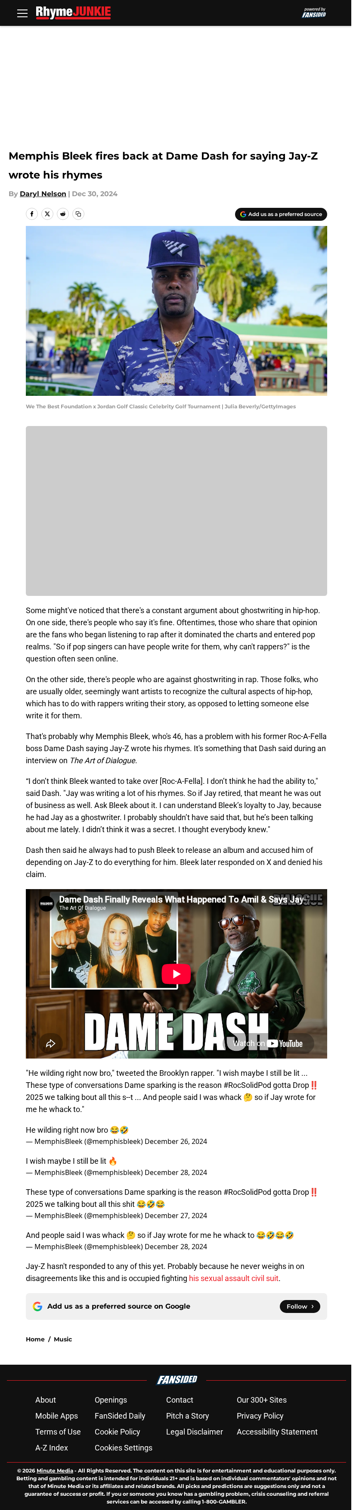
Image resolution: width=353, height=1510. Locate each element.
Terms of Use (58, 1431)
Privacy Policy (260, 1415)
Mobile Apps (56, 1415)
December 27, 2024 (176, 1215)
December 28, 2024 (176, 1172)
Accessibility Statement (277, 1431)
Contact (179, 1399)
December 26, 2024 (176, 1141)
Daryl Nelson (43, 194)
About (45, 1399)
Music (63, 1339)
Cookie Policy (117, 1431)
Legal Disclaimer (194, 1431)
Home (35, 1339)
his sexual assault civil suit (234, 1278)
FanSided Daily (120, 1415)
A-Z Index (51, 1447)
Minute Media (55, 1470)
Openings (111, 1399)
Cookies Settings (123, 1447)
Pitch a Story (187, 1415)
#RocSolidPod (247, 1192)
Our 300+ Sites (262, 1399)
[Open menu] (22, 13)
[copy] (78, 214)
